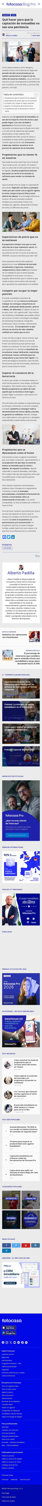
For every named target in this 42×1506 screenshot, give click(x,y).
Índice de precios (7, 1395)
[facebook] (3, 1342)
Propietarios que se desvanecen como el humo (20, 110)
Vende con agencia (8, 1407)
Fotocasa (5, 1479)
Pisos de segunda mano (10, 1386)
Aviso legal (5, 1493)
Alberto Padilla (11, 35)
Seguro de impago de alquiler (12, 1417)
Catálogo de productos (10, 1465)
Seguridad (5, 1370)
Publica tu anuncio (8, 1456)
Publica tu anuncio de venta (11, 1462)
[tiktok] (22, 1342)
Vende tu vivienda (8, 1468)
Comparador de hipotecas (11, 1411)
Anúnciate (5, 1427)
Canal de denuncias (8, 1376)
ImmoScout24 (25, 1479)
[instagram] (7, 1342)
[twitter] (10, 1342)
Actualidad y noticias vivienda (12, 1414)
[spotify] (26, 1342)
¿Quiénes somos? (8, 1354)
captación (7, 548)
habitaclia (14, 1479)
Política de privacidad (9, 1366)
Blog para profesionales (10, 1436)
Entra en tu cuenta (8, 1439)
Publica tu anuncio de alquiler (12, 1459)
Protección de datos (9, 1497)
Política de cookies (8, 1501)
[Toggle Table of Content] (35, 95)
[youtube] (14, 1342)
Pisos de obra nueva (9, 1389)
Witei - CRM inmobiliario (10, 1445)
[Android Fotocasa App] (9, 1333)
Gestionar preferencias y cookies (13, 1373)
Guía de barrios (7, 1398)
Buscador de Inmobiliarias (11, 1401)
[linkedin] (18, 1342)
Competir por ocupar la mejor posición (19, 103)
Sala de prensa (7, 1360)
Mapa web (5, 1357)
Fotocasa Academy (8, 1433)
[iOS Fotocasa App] (9, 1327)
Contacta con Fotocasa (10, 1430)
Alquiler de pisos (7, 1392)
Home (13, 15)
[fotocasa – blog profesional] (21, 4)
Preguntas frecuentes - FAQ (11, 1363)
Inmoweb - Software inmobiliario (13, 1442)
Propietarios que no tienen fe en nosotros (20, 98)
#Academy (6, 15)
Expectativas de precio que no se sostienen (21, 101)
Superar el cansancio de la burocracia (19, 106)
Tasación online (7, 1404)
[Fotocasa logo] (20, 1321)
